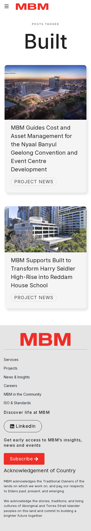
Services (11, 359)
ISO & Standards (17, 403)
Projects (10, 368)
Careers (10, 385)
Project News (33, 181)
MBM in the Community (22, 394)
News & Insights (17, 377)
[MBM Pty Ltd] (32, 6)
